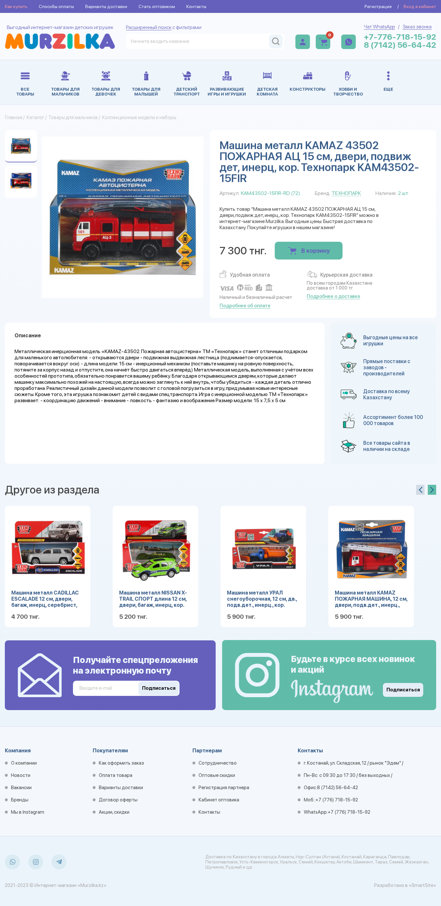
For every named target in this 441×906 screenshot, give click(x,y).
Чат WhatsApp (379, 27)
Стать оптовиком (156, 6)
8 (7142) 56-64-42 (400, 45)
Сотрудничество (218, 763)
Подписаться (403, 690)
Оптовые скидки (217, 775)
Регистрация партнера (224, 787)
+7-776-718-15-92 (400, 37)
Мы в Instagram (27, 812)
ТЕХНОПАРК (346, 193)
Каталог (35, 117)
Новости (20, 775)
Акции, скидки (114, 812)
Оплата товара (115, 775)
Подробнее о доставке (333, 296)
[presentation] (420, 490)
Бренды (19, 800)
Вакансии (21, 787)
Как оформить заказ (121, 763)
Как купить (16, 6)
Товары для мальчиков (73, 117)
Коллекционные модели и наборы (139, 117)
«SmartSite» (422, 885)
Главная (13, 117)
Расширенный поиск (148, 27)
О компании (24, 763)
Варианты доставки (106, 6)
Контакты (196, 6)
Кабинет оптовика (219, 800)
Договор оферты (118, 800)
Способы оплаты (56, 6)
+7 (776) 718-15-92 (336, 800)
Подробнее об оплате (245, 306)
